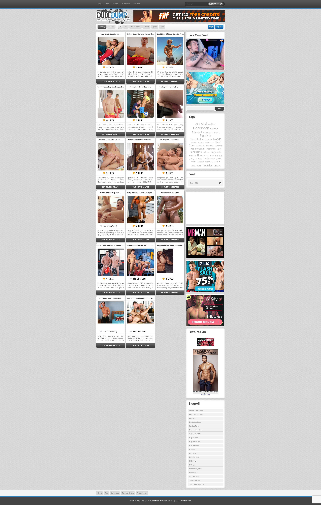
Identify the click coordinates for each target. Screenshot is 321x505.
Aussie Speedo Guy (196, 410)
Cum (192, 145)
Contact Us (115, 493)
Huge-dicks (192, 155)
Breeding (200, 142)
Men (193, 161)
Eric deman (209, 146)
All (120, 27)
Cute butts (200, 145)
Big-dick (216, 132)
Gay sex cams (194, 445)
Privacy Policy (142, 493)
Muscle (200, 161)
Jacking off (192, 159)
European (218, 145)
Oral (212, 162)
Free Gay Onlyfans (195, 430)
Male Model (215, 158)
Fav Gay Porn (194, 426)
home (100, 4)
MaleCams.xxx (194, 457)
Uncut (216, 165)
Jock (200, 158)
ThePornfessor (194, 480)
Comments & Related (111, 81)
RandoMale (193, 473)
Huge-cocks (216, 152)
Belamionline (198, 132)
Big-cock (209, 132)
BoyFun (193, 142)
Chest (217, 142)
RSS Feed (193, 182)
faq (107, 4)
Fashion (146, 27)
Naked (207, 162)
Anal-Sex (211, 124)
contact (115, 4)
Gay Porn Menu (194, 441)
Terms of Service (128, 493)
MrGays (192, 465)
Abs (197, 123)
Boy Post (192, 418)
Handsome (195, 151)
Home (100, 493)
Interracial (218, 155)
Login (211, 27)
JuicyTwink (192, 453)
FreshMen (211, 148)
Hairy (219, 148)
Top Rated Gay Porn (196, 484)
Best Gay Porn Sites (196, 414)
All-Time (111, 27)
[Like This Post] (104, 67)
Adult (162, 27)
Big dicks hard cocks (201, 138)
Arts (125, 27)
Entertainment (135, 27)
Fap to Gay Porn (195, 422)
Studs (198, 166)
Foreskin (200, 148)
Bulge (207, 142)
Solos (193, 166)
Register (219, 27)
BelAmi (214, 128)
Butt (212, 142)
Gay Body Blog (194, 434)
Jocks (206, 158)
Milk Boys (192, 461)
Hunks (212, 155)
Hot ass (206, 152)
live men (137, 4)
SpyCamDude (194, 477)
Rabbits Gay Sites (195, 469)
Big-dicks (205, 135)
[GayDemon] (205, 345)
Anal (204, 124)
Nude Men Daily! (205, 394)
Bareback (201, 128)
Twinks (207, 165)
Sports (154, 27)
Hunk (206, 155)
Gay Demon (193, 438)
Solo (218, 161)
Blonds (217, 139)
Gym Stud (192, 449)
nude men (126, 4)
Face (192, 148)
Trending (102, 27)
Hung (200, 155)
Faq (106, 493)
